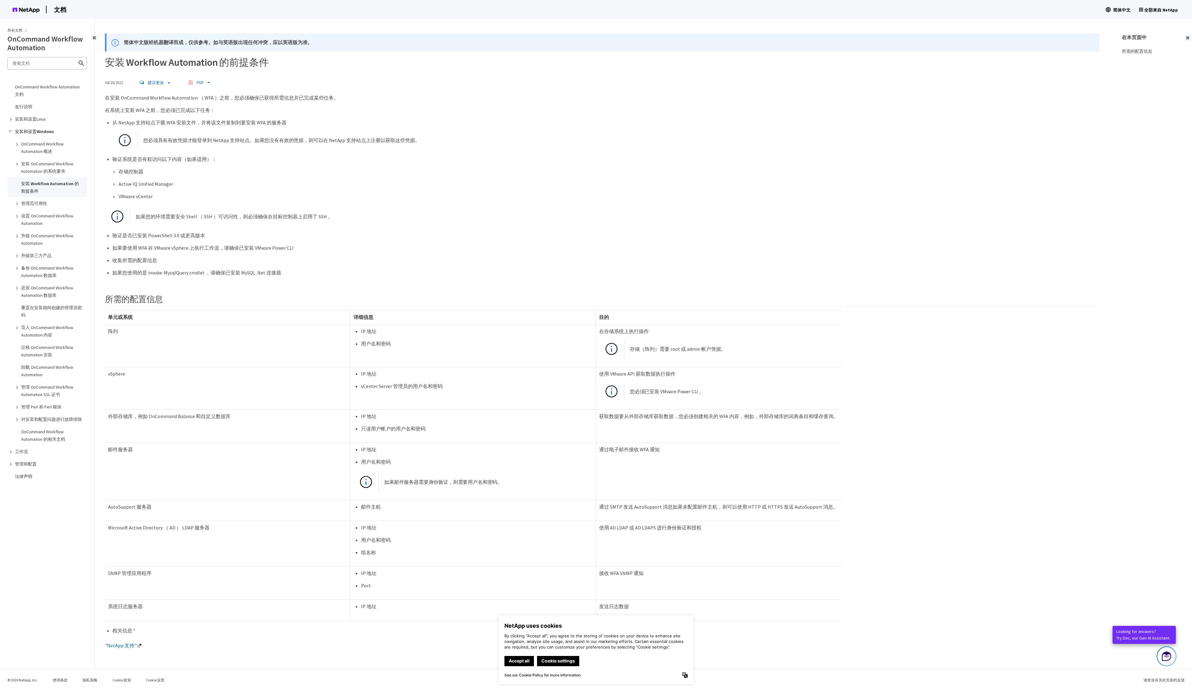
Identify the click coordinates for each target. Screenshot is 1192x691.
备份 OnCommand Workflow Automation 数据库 (47, 271)
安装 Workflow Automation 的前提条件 (50, 187)
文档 (60, 9)
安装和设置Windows (34, 131)
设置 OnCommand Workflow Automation (47, 219)
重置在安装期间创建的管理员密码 (51, 311)
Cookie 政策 (121, 680)
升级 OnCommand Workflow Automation (47, 239)
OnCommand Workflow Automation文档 (47, 90)
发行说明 (23, 106)
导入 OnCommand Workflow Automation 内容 (47, 331)
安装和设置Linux (30, 119)
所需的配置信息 (1137, 51)
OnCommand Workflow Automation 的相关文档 (43, 435)
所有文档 (14, 30)
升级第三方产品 (36, 255)
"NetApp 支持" (121, 645)
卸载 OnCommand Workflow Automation (47, 370)
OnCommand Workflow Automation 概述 (42, 147)
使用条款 (60, 680)
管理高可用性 (34, 203)
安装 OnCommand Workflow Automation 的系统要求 (47, 167)
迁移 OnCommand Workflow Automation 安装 (47, 351)
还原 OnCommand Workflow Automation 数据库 (47, 291)
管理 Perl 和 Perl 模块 (41, 407)
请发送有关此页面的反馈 (1164, 680)
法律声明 (23, 476)
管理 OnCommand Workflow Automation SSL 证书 (47, 390)
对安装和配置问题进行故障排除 (51, 419)
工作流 (21, 451)
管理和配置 (26, 464)
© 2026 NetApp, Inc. (22, 680)
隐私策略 (90, 680)
